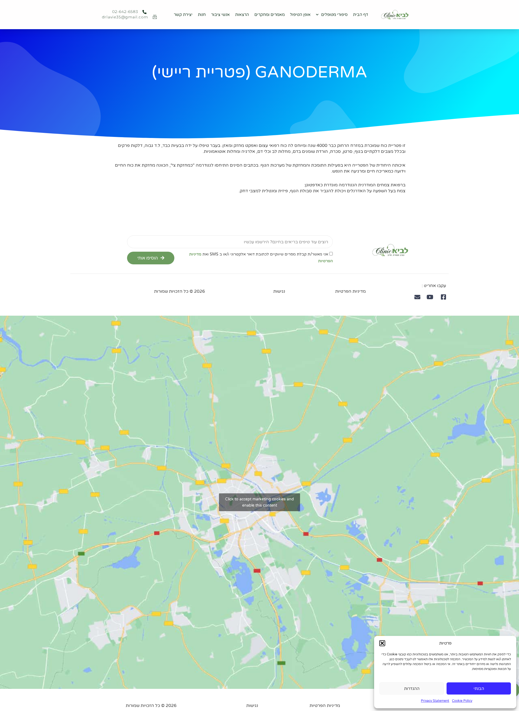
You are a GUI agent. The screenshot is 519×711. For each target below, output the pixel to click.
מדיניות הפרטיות (350, 291)
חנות (202, 14)
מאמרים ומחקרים (269, 14)
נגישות (279, 291)
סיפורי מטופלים (334, 14)
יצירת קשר (183, 14)
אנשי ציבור (220, 14)
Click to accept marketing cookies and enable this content (259, 502)
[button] (382, 643)
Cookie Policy (462, 701)
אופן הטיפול (300, 14)
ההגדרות (412, 688)
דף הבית (360, 14)
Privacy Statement (435, 701)
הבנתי (479, 688)
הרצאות (242, 14)
